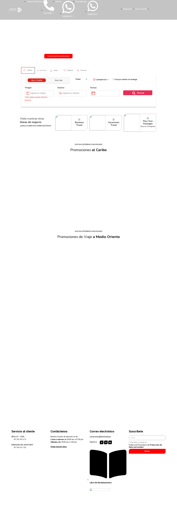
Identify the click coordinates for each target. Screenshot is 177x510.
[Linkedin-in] (110, 442)
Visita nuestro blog (59, 447)
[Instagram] (106, 442)
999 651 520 (20, 447)
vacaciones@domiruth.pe (100, 437)
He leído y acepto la (145, 444)
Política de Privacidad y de (145, 446)
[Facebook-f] (101, 442)
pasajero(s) (101, 79)
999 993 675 (20, 439)
